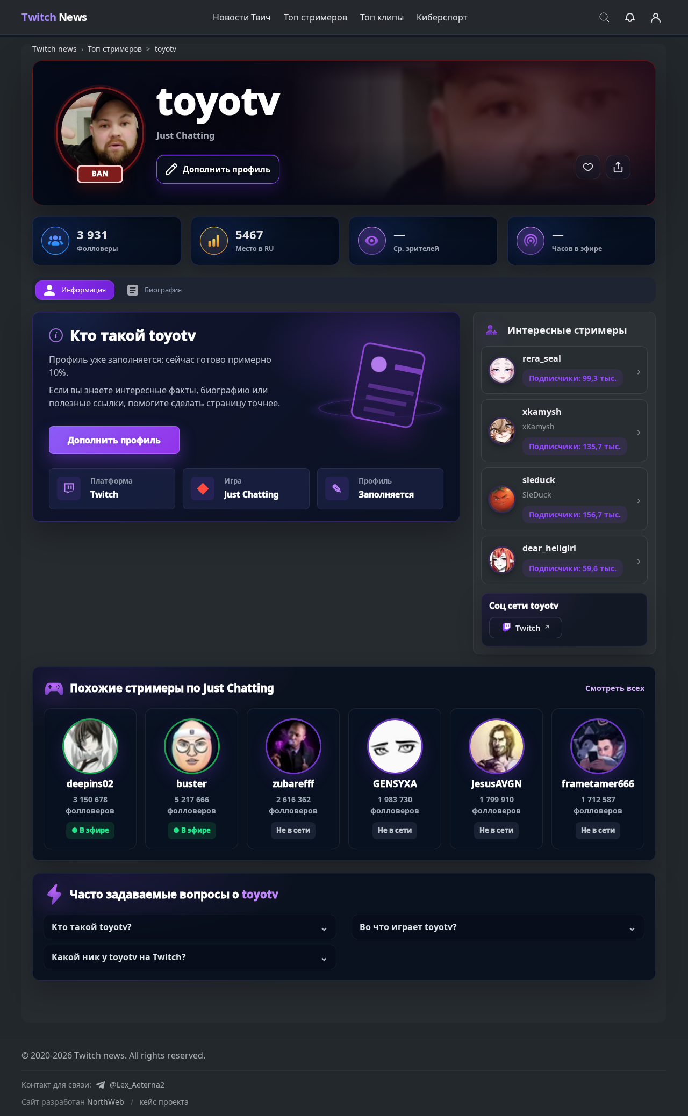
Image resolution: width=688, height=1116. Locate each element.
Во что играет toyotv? (408, 927)
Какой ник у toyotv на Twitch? (119, 957)
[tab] (74, 290)
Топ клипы (382, 17)
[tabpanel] (246, 417)
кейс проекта (164, 1102)
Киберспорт (442, 17)
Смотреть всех (614, 688)
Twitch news (54, 49)
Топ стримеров (315, 17)
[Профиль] (655, 17)
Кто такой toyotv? (92, 927)
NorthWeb (105, 1102)
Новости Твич (242, 17)
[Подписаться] (588, 167)
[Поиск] (604, 17)
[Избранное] (630, 17)
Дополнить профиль (114, 440)
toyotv (218, 100)
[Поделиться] (618, 167)
